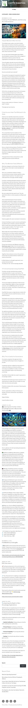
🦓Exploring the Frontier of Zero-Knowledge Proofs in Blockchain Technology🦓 (12, 408)
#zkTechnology (16, 591)
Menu (14, 9)
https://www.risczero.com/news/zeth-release (12, 596)
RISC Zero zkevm (7, 563)
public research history (7, 84)
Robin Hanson (6, 348)
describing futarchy (16, 142)
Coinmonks (19, 548)
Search (3, 663)
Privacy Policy (5, 704)
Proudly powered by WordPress (15, 704)
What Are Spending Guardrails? (9, 674)
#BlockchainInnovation (7, 593)
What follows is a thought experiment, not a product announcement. (12, 261)
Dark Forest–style (6, 246)
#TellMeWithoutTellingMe (10, 542)
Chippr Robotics (16, 3)
